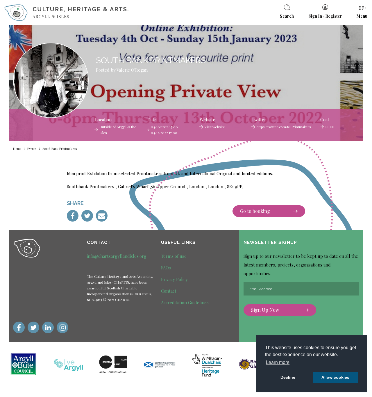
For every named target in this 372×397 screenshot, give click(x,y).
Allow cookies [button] (335, 377)
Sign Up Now (265, 310)
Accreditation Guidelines (185, 302)
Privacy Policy (174, 279)
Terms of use (174, 256)
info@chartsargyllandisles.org (116, 256)
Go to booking (255, 211)
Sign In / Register (325, 16)
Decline (287, 377)
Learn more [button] (277, 362)
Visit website (215, 126)
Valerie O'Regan (132, 70)
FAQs (166, 268)
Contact (168, 291)
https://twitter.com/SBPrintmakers (284, 126)
